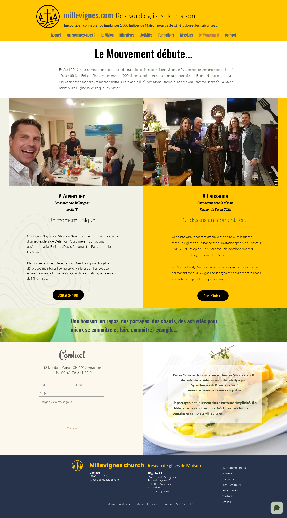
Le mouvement (231, 485)
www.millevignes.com (160, 491)
